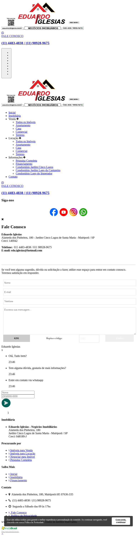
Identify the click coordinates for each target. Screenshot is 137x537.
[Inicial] (43, 29)
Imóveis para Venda (21, 450)
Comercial (21, 131)
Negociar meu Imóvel (22, 456)
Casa (18, 128)
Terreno (20, 134)
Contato (13, 176)
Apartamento (23, 125)
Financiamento (24, 163)
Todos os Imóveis (25, 122)
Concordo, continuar (121, 521)
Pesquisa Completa (26, 160)
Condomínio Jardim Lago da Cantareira (38, 170)
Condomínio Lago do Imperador (34, 173)
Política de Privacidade (23, 515)
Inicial (12, 112)
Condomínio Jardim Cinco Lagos (34, 167)
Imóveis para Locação (22, 453)
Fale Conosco (18, 512)
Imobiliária (15, 115)
